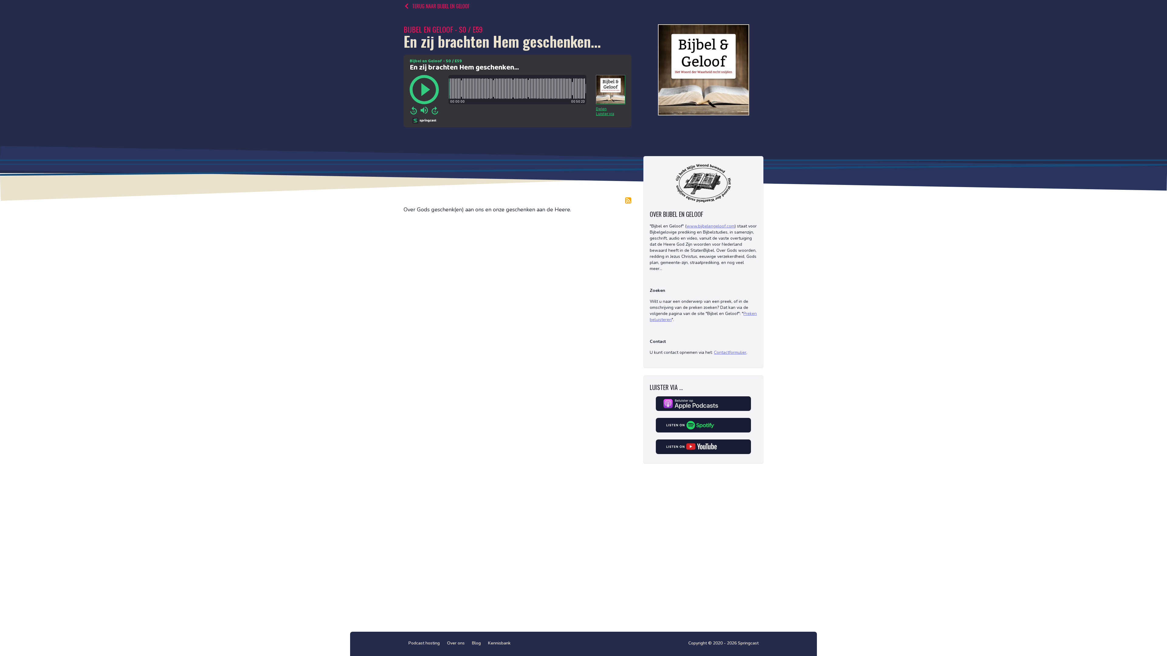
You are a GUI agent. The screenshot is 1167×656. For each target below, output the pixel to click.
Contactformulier (730, 352)
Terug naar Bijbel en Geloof (441, 6)
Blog (476, 643)
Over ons (456, 643)
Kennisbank (499, 643)
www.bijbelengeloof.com (711, 226)
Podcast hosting (424, 643)
